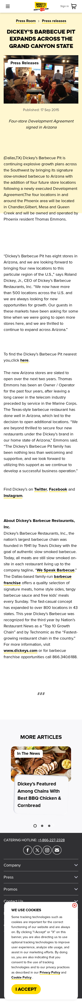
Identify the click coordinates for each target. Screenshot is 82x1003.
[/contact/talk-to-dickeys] (57, 853)
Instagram (13, 496)
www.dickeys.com (20, 651)
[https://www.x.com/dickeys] (37, 853)
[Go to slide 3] (49, 826)
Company (12, 865)
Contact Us (13, 901)
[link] (74, 6)
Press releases (54, 21)
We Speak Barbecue (55, 570)
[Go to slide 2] (42, 826)
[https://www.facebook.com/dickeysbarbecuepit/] (27, 853)
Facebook (58, 489)
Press (8, 877)
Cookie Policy (21, 977)
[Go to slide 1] (35, 826)
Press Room (26, 21)
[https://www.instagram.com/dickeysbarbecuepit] (47, 853)
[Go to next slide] (53, 825)
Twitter (40, 489)
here (24, 360)
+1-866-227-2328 (51, 840)
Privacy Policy (50, 972)
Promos (10, 889)
